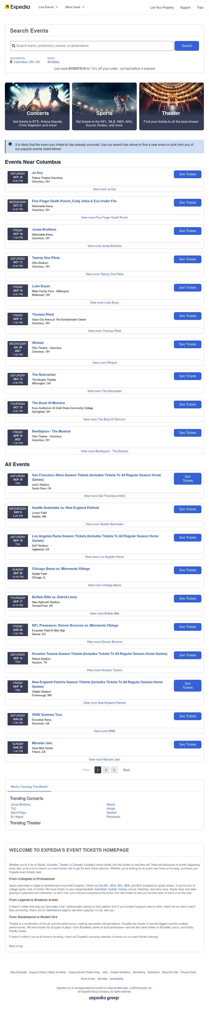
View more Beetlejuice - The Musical (104, 451)
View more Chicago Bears (104, 585)
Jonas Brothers (20, 804)
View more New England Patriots (104, 703)
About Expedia (18, 972)
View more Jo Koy (104, 189)
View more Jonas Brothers (105, 246)
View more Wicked (105, 362)
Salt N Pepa (18, 812)
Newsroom (154, 972)
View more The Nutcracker (104, 391)
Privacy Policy (188, 972)
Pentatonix (113, 817)
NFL (106, 885)
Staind (111, 804)
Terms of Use (88, 978)
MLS (139, 885)
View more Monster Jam (104, 759)
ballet (167, 927)
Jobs (105, 972)
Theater (63, 865)
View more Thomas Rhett (104, 331)
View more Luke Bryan (104, 302)
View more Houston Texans (104, 670)
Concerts (52, 865)
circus (175, 927)
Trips (200, 7)
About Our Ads (170, 972)
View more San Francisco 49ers (104, 496)
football (112, 889)
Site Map (102, 978)
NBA (127, 885)
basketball (100, 889)
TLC (13, 808)
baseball (88, 889)
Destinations (54, 910)
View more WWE (104, 731)
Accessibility (116, 978)
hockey (122, 889)
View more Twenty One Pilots (104, 274)
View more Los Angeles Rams (104, 557)
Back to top (16, 946)
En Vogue (17, 817)
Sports (41, 865)
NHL (119, 885)
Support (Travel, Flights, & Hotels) (47, 972)
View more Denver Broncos (104, 642)
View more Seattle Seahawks (104, 524)
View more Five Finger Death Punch (104, 217)
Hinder (111, 808)
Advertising (139, 972)
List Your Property (162, 7)
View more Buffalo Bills (104, 613)
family (189, 927)
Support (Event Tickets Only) (84, 972)
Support (185, 7)
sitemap (152, 936)
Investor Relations (120, 972)
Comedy (77, 865)
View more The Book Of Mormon (104, 419)
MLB (113, 885)
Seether (112, 812)
